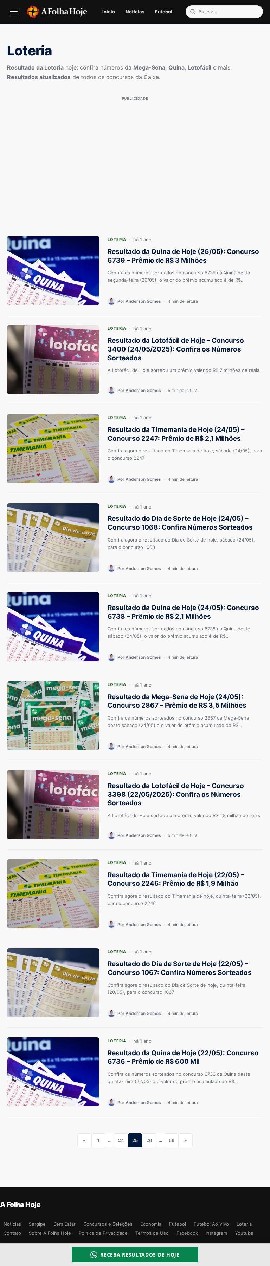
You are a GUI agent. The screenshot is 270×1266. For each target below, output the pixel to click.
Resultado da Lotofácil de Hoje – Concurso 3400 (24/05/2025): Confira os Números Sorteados (176, 349)
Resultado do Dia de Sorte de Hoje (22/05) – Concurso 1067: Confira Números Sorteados (180, 968)
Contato (12, 1233)
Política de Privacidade (103, 1233)
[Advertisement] (135, 152)
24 (121, 1140)
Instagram (216, 1233)
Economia (150, 1224)
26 (149, 1140)
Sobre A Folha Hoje (50, 1233)
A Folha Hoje (20, 1204)
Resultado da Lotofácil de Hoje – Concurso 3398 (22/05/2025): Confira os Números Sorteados (176, 794)
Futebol (163, 11)
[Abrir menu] (13, 11)
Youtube (244, 1233)
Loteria (117, 239)
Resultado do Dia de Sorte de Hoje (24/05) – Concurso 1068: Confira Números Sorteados (180, 522)
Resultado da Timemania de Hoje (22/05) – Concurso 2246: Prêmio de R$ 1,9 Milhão (176, 879)
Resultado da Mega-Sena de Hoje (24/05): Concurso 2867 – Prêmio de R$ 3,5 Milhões (177, 701)
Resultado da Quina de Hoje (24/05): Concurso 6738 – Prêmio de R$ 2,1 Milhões (183, 612)
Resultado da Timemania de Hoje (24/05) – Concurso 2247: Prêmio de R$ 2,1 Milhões (176, 434)
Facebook (187, 1233)
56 (171, 1140)
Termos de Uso (152, 1233)
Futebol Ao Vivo (211, 1224)
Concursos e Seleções (108, 1224)
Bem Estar (64, 1224)
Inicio (108, 11)
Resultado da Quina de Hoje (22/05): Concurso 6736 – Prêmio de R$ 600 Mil (183, 1057)
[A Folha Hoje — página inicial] (57, 11)
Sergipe (37, 1224)
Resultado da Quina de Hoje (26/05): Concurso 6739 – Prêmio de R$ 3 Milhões (183, 256)
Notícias (135, 11)
